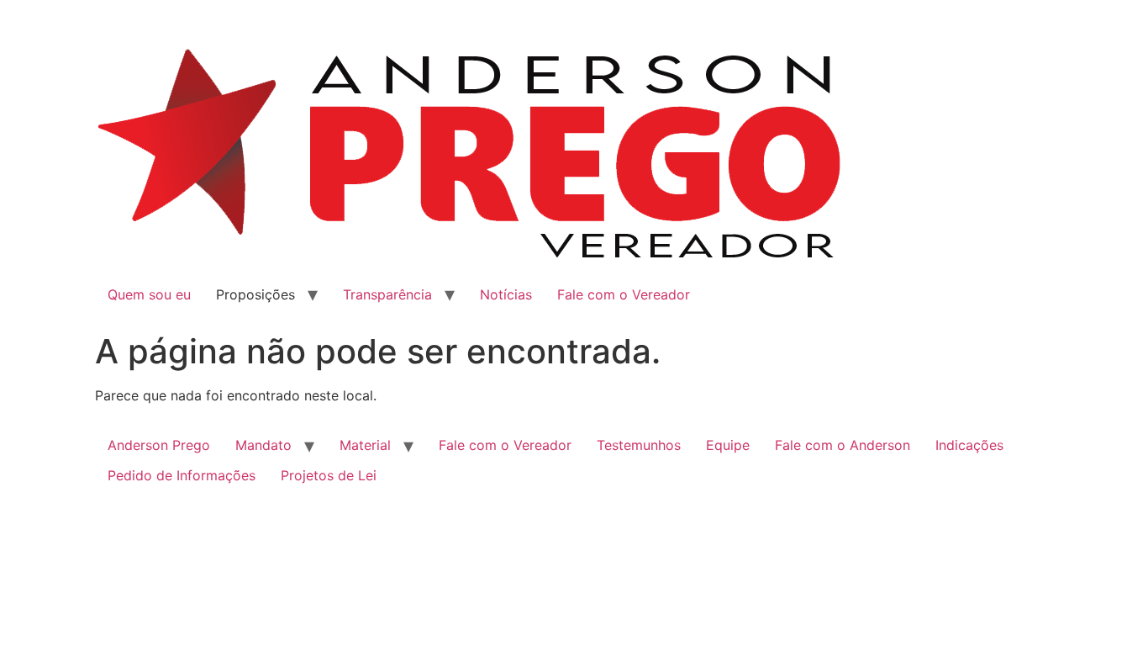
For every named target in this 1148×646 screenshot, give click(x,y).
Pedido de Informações (181, 475)
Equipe (728, 445)
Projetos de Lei (329, 475)
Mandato (263, 445)
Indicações (969, 445)
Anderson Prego (159, 445)
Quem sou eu (149, 294)
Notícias (506, 294)
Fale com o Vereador (623, 294)
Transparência (387, 294)
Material (365, 445)
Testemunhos (639, 445)
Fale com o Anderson (842, 445)
